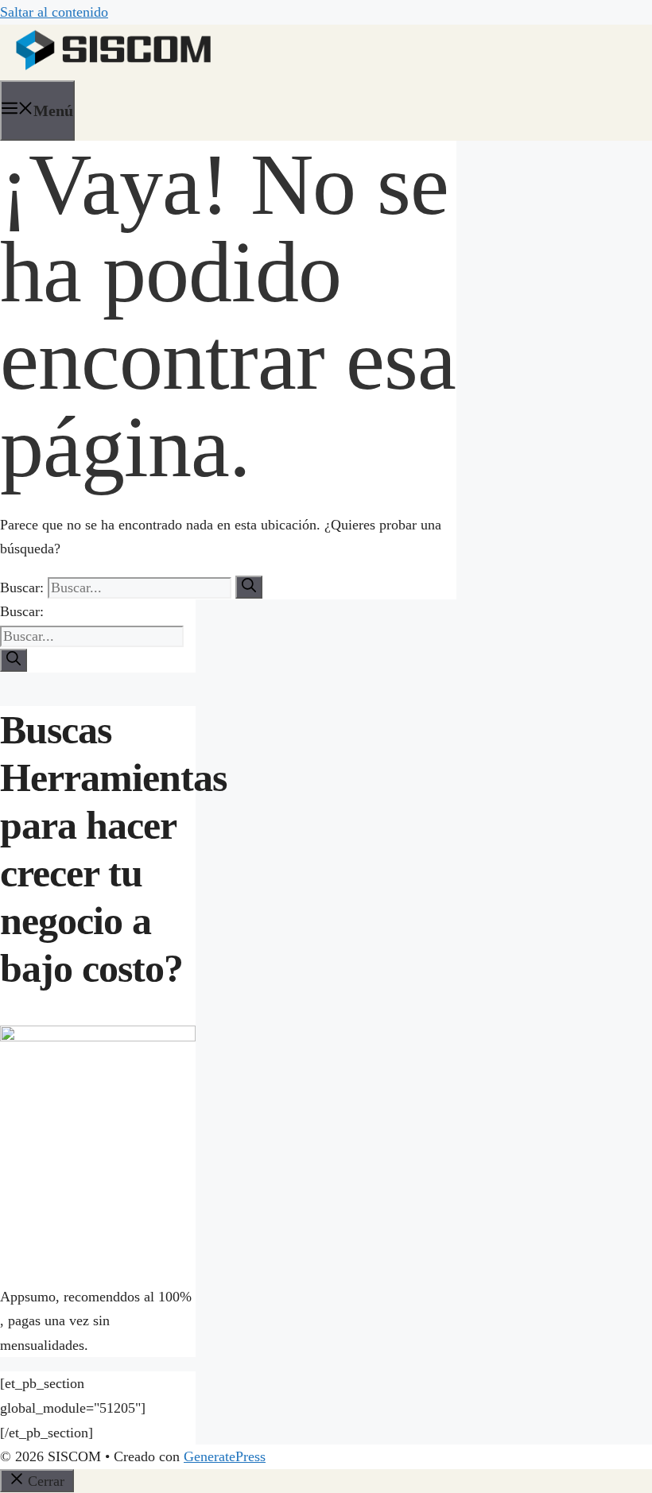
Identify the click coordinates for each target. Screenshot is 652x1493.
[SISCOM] (113, 74)
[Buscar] (248, 587)
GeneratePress (225, 1456)
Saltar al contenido (54, 12)
